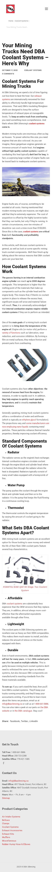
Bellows (6, 820)
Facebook (15, 721)
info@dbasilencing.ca (18, 781)
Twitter (24, 721)
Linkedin (33, 721)
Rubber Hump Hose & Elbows (16, 844)
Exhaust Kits (8, 834)
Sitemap (6, 798)
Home (10, 21)
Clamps (5, 823)
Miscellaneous (9, 841)
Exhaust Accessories (12, 830)
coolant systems (37, 123)
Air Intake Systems (11, 816)
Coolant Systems (21, 21)
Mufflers (6, 837)
